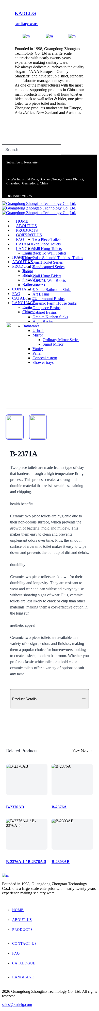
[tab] (14, 427)
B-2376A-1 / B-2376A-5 (26, 861)
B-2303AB (61, 861)
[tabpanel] (49, 365)
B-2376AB (15, 807)
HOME (18, 910)
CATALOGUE (24, 963)
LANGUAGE (23, 977)
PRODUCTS (22, 930)
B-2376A (59, 807)
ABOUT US (22, 920)
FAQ (16, 953)
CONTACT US (24, 943)
